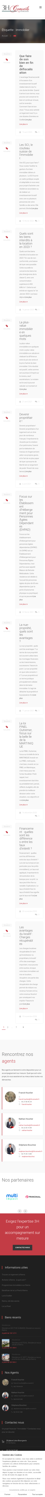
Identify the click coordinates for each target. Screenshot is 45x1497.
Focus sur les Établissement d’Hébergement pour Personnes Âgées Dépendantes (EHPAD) (26, 513)
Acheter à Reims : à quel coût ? (14, 1280)
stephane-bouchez (28, 1156)
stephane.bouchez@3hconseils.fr (30, 1151)
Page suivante (21, 1028)
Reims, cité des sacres (10, 1301)
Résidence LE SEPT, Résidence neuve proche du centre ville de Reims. (26, 1358)
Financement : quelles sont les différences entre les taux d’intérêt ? (26, 838)
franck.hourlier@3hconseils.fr (29, 1099)
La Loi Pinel (6, 1306)
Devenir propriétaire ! (25, 418)
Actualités (6, 62)
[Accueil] (16, 9)
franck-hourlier (27, 1104)
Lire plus (28, 120)
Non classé (7, 936)
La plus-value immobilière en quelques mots (26, 331)
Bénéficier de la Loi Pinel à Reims (15, 1290)
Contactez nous (22, 1247)
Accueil (5, 36)
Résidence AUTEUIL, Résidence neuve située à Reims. (26, 1344)
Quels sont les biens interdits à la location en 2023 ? (26, 240)
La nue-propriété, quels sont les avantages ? (26, 633)
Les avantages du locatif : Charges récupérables (26, 936)
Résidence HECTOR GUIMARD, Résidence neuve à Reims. (21, 1329)
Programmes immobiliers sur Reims (16, 1285)
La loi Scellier (7, 1296)
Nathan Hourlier (26, 1119)
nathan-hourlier (27, 1130)
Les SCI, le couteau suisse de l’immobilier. (26, 151)
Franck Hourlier (26, 1093)
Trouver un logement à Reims (13, 1275)
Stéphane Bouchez (27, 1145)
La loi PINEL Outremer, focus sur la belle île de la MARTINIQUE (26, 735)
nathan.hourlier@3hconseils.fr (29, 1125)
